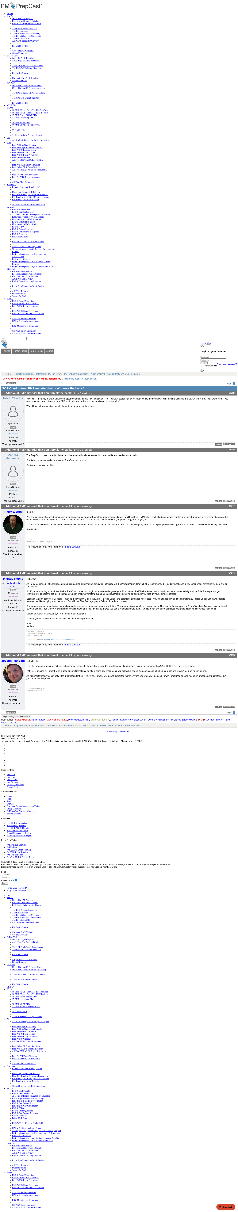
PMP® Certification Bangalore (25, 232)
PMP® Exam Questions (22, 229)
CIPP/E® (11, 105)
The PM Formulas (20, 31)
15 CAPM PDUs (19, 130)
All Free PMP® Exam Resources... (27, 160)
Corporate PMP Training (22, 51)
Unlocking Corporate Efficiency (26, 192)
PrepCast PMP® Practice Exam (20, 857)
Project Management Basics (19, 833)
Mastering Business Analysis (19, 835)
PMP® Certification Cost (23, 212)
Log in (4, 883)
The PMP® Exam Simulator (24, 28)
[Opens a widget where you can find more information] (225, 1207)
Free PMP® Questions (16, 825)
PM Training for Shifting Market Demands (30, 197)
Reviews (11, 269)
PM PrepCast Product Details (25, 21)
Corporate (11, 184)
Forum (10, 298)
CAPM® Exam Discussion (24, 318)
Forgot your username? (227, 364)
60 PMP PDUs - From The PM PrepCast (30, 110)
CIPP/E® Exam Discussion (24, 331)
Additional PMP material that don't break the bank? (115, 374)
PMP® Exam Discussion (23, 301)
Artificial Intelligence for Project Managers (30, 140)
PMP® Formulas (19, 234)
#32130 (232, 655)
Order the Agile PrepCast (23, 58)
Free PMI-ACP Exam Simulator (26, 165)
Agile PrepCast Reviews (22, 279)
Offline (13, 427)
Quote (232, 444)
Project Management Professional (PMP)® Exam (38, 374)
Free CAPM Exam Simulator (24, 175)
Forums (6, 351)
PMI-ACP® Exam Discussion (25, 311)
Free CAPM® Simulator (17, 830)
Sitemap (10, 804)
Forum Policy (36, 351)
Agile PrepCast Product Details (25, 60)
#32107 (232, 393)
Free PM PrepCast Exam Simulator (27, 147)
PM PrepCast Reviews (22, 271)
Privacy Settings (14, 813)
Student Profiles (19, 293)
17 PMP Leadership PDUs (23, 118)
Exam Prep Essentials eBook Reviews (28, 286)
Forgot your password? (17, 888)
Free (9, 142)
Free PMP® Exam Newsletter (25, 155)
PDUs (10, 108)
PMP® (10, 16)
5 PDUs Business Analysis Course (27, 135)
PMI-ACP (83, 741)
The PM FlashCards (21, 38)
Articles (10, 207)
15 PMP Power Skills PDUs (24, 115)
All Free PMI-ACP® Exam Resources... (29, 170)
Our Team (11, 777)
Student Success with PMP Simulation (28, 204)
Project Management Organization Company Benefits (35, 1138)
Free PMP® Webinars (21, 157)
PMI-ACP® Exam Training (19, 850)
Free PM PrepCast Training (24, 145)
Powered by (112, 731)
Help (9, 799)
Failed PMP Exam (20, 236)
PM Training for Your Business (25, 199)
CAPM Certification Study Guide (26, 246)
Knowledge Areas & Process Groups (28, 217)
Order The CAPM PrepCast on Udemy (29, 88)
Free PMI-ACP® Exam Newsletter (27, 167)
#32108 (232, 450)
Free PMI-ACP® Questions (19, 828)
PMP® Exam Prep (15, 855)
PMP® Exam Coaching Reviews (26, 281)
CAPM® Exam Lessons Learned (26, 321)
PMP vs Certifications (21, 259)
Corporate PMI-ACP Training (25, 78)
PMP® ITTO (18, 227)
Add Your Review (20, 291)
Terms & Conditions (15, 784)
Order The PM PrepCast (22, 18)
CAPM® (11, 83)
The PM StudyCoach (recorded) (26, 33)
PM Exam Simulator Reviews (25, 276)
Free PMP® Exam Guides (23, 152)
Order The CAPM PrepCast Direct (27, 85)
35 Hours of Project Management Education (31, 214)
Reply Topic (11, 383)
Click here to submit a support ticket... (80, 379)
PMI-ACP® (12, 56)
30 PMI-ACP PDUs (21, 122)
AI (8, 137)
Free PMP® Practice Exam (24, 150)
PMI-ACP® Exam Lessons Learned (28, 313)
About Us (11, 774)
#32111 (232, 506)
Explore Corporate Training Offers (27, 187)
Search (49, 351)
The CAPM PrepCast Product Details (28, 93)
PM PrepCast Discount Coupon (20, 811)
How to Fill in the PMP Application (27, 219)
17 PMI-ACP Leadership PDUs (26, 125)
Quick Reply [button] (218, 444)
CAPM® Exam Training (17, 852)
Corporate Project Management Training (24, 806)
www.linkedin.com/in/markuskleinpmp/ (59, 640)
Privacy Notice (13, 787)
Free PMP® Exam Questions (24, 306)
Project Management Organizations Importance (32, 266)
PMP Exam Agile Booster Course (26, 23)
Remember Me (210, 366)
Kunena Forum (124, 731)
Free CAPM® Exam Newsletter (26, 177)
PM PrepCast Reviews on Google (27, 274)
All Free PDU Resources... (24, 182)
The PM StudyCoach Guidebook (26, 36)
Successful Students (20, 296)
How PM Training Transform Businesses (30, 194)
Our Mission (12, 779)
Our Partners (12, 782)
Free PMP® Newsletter (17, 823)
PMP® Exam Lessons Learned (25, 303)
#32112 (232, 573)
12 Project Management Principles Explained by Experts (36, 1130)
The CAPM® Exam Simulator (25, 98)
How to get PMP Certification (25, 224)
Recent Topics (20, 351)
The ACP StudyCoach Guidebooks (27, 65)
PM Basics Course (20, 46)
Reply (226, 444)
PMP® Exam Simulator (17, 845)
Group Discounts (19, 53)
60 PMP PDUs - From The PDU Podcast (30, 113)
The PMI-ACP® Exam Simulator (26, 68)
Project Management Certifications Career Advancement (36, 1133)
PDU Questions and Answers (25, 326)
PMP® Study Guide (21, 209)
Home (10, 13)
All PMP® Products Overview (25, 41)
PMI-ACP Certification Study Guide (28, 241)
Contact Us (11, 796)
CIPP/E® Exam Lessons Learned (26, 333)
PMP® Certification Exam (23, 222)
